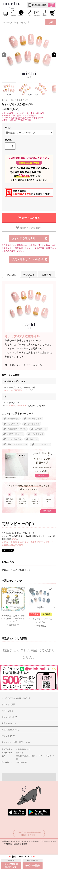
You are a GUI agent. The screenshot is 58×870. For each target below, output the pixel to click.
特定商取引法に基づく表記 (16, 844)
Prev (4, 606)
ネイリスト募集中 (31, 841)
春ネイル (34, 439)
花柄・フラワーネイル (17, 444)
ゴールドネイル (14, 439)
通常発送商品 (13, 419)
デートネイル (33, 424)
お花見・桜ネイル (15, 434)
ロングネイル (13, 424)
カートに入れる (31, 217)
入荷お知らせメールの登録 (27, 259)
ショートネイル (34, 419)
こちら (14, 539)
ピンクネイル (37, 434)
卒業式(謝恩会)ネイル (16, 429)
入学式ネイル (41, 429)
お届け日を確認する (23, 238)
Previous (4, 54)
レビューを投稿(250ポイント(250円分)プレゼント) (27, 542)
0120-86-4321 (39, 5)
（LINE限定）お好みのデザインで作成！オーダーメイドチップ (13, 618)
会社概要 (5, 841)
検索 (51, 22)
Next (54, 54)
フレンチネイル (42, 444)
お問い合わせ (16, 841)
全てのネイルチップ (19, 100)
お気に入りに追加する (30, 227)
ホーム (4, 100)
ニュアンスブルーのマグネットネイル (40, 620)
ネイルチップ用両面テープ (14, 390)
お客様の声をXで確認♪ (13, 545)
